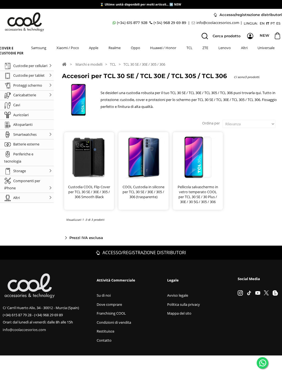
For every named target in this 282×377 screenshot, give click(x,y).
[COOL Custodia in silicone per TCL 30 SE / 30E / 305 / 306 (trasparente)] (143, 157)
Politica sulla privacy (183, 304)
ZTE (205, 47)
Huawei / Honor (163, 47)
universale (266, 47)
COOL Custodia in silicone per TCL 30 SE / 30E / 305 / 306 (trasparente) (143, 191)
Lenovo (224, 47)
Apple (93, 47)
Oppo (135, 47)
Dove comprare (109, 304)
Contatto (104, 340)
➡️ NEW (175, 4)
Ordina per (211, 123)
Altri (244, 47)
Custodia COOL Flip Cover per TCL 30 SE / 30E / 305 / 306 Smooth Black (89, 191)
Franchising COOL (111, 313)
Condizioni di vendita (114, 322)
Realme (115, 47)
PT (272, 23)
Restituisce (105, 331)
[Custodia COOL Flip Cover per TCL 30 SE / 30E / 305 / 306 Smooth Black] (89, 157)
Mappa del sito (179, 313)
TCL (189, 47)
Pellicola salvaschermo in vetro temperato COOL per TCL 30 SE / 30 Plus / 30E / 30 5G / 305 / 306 (198, 194)
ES (278, 23)
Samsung (38, 47)
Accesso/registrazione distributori (143, 252)
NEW (264, 35)
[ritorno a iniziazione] (64, 64)
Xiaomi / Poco (67, 47)
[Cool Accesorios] (24, 22)
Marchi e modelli (88, 64)
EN (262, 23)
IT (267, 23)
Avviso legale (177, 295)
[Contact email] (216, 23)
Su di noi (104, 295)
